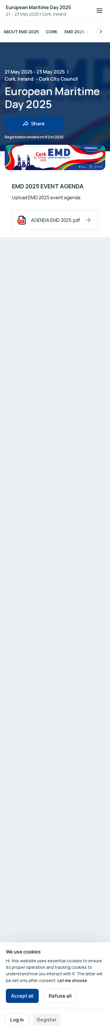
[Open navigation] (99, 10)
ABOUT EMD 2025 (21, 31)
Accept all (22, 996)
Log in (17, 1019)
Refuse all (60, 996)
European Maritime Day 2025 (38, 7)
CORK (51, 31)
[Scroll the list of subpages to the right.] (100, 31)
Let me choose (72, 980)
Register (47, 1019)
